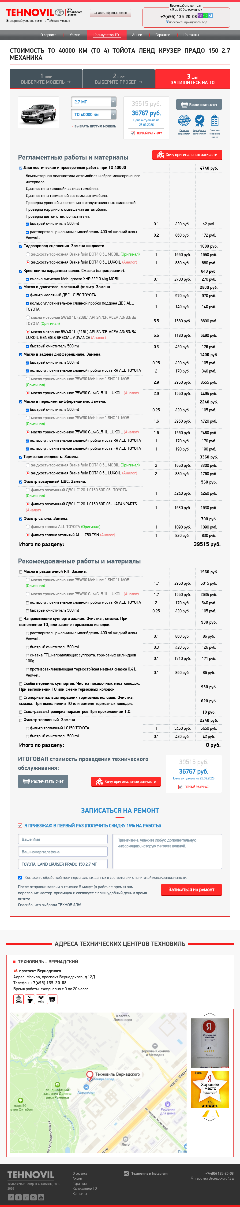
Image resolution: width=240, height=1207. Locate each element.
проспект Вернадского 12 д (188, 22)
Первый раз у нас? (149, 133)
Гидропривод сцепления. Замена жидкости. (64, 246)
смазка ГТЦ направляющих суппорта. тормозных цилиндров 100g (81, 658)
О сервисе (48, 35)
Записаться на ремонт (191, 890)
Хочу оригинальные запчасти (191, 154)
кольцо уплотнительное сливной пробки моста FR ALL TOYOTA (85, 448)
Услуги (75, 35)
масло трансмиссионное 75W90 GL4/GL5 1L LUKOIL (85, 392)
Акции (137, 35)
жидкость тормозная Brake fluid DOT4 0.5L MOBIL (85, 254)
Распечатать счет (203, 104)
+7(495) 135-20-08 (179, 16)
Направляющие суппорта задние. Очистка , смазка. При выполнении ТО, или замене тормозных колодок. (73, 621)
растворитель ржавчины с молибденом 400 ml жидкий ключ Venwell (81, 234)
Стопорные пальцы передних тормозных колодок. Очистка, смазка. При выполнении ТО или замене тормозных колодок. (76, 700)
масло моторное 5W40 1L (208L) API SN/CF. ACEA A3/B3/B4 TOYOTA (81, 320)
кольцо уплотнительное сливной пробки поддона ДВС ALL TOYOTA (80, 306)
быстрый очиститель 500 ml (54, 223)
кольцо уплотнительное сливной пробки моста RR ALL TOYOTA (85, 370)
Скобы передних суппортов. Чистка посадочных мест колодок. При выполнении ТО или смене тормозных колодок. (79, 686)
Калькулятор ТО (106, 35)
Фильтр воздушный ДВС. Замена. (54, 481)
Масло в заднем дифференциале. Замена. (62, 354)
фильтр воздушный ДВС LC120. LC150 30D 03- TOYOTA (76, 493)
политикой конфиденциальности (160, 877)
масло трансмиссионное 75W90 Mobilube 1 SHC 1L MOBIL (79, 381)
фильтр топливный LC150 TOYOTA (59, 727)
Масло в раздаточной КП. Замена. (55, 571)
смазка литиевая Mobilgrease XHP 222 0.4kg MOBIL (75, 278)
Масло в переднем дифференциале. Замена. (64, 401)
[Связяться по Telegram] (210, 15)
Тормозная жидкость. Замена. (51, 456)
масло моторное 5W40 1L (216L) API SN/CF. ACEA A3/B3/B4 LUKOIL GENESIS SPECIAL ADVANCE (81, 334)
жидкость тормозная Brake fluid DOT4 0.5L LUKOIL (84, 262)
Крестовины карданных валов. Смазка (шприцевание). (74, 270)
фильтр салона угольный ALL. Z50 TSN (73, 534)
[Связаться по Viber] (200, 15)
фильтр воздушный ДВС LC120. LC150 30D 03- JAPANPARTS (81, 507)
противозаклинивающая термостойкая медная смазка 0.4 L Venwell (81, 672)
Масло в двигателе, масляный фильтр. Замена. (67, 287)
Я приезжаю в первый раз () (92, 826)
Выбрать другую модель (95, 126)
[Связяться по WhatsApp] (205, 15)
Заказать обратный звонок (111, 13)
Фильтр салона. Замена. (45, 518)
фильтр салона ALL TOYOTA (65, 526)
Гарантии (162, 35)
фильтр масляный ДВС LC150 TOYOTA (63, 295)
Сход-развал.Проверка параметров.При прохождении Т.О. (77, 711)
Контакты (191, 35)
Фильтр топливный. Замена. (49, 720)
